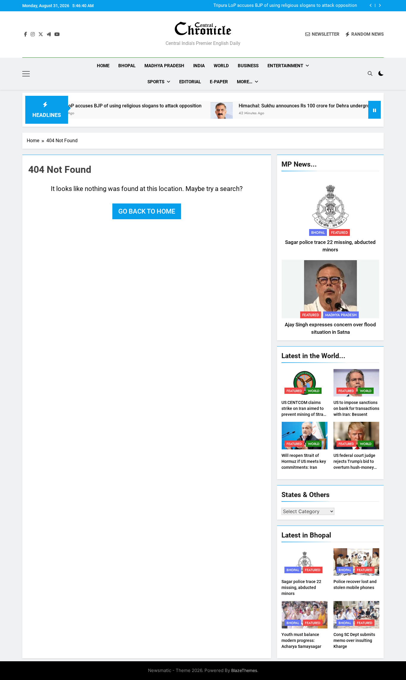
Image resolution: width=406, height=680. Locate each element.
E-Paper (219, 81)
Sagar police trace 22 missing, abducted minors (301, 587)
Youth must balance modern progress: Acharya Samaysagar (301, 640)
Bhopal (127, 65)
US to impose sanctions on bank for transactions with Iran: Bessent (356, 408)
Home (103, 65)
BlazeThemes (244, 670)
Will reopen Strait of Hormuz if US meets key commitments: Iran (303, 461)
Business (248, 65)
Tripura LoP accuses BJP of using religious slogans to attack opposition (285, 5)
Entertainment (285, 65)
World (221, 65)
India (199, 65)
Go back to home (146, 211)
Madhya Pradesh (164, 65)
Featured (339, 232)
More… (244, 81)
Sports (155, 81)
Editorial (190, 81)
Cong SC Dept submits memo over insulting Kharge (354, 640)
